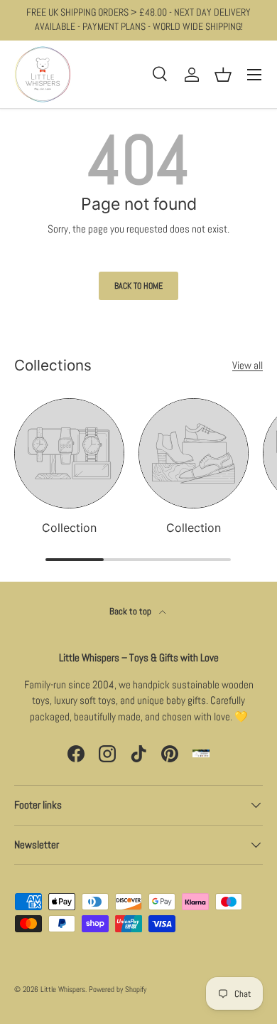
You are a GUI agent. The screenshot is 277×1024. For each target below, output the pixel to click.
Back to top (131, 611)
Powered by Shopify (117, 989)
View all (247, 365)
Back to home (138, 286)
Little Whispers (62, 989)
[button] (223, 74)
